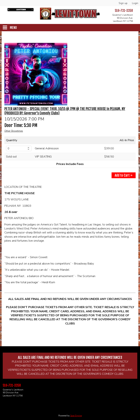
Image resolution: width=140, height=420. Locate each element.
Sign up (123, 3)
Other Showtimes (13, 131)
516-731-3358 (124, 11)
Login (135, 3)
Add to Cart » (124, 175)
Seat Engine (76, 415)
